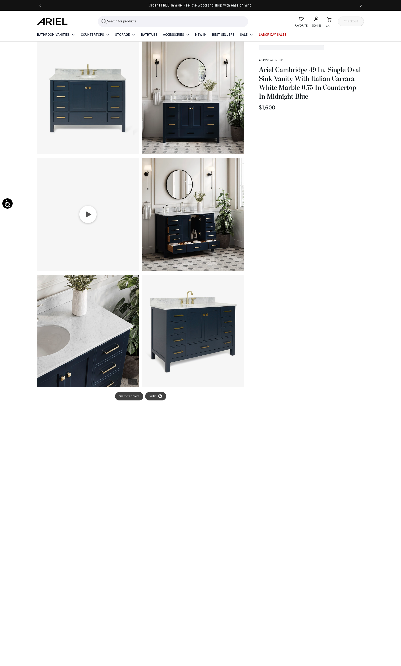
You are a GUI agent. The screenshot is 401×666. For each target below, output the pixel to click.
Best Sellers (223, 34)
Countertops (92, 34)
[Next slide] (361, 5)
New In (201, 34)
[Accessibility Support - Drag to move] (7, 203)
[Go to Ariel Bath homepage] (52, 21)
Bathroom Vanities (53, 34)
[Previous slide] (40, 5)
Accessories (173, 34)
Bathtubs (149, 34)
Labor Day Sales (272, 34)
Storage (122, 34)
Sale (244, 34)
